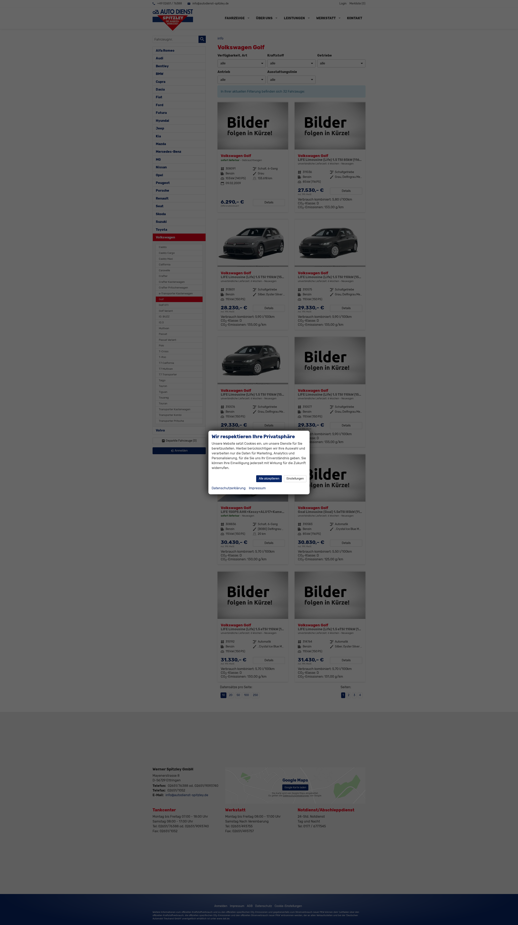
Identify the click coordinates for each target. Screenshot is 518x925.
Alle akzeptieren (269, 478)
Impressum (257, 488)
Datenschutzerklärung (229, 488)
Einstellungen (295, 478)
